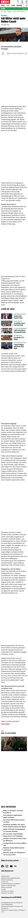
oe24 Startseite (5, 876)
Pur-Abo (3, 889)
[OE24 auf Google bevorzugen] (26, 53)
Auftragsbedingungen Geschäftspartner (12, 903)
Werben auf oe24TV (6, 887)
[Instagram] (7, 866)
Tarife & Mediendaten (7, 905)
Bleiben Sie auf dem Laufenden (10, 860)
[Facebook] (2, 866)
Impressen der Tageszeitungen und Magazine (13, 910)
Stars (13, 5)
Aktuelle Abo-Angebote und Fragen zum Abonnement (12, 907)
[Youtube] (11, 866)
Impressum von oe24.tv (7, 893)
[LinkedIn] (15, 866)
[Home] (1, 11)
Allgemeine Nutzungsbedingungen (10, 878)
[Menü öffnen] (26, 5)
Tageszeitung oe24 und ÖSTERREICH (11, 897)
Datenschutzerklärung (7, 880)
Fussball (9, 11)
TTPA (2, 912)
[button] (3, 748)
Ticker (3, 5)
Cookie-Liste (4, 882)
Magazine (19, 5)
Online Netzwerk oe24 (7, 871)
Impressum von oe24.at (7, 891)
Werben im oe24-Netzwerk (8, 886)
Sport (8, 5)
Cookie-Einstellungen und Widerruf (10, 884)
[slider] (9, 748)
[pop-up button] (22, 748)
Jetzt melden (5, 724)
